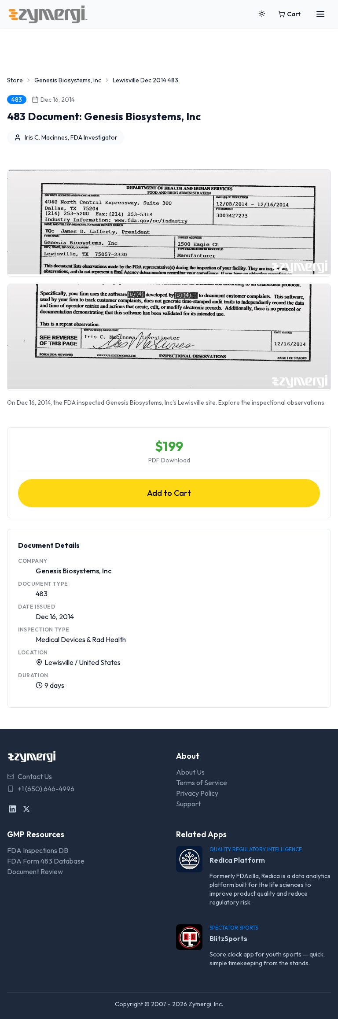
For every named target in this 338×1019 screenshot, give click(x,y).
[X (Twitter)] (26, 809)
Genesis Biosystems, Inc (67, 80)
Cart (294, 14)
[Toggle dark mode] (262, 14)
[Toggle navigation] (320, 14)
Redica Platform (237, 860)
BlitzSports (228, 938)
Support (188, 803)
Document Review (35, 871)
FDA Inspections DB (37, 850)
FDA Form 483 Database (45, 861)
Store (15, 80)
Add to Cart (169, 493)
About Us (190, 772)
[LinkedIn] (12, 809)
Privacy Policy (197, 793)
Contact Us (35, 776)
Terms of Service (201, 782)
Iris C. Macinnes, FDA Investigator (71, 137)
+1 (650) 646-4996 (46, 788)
